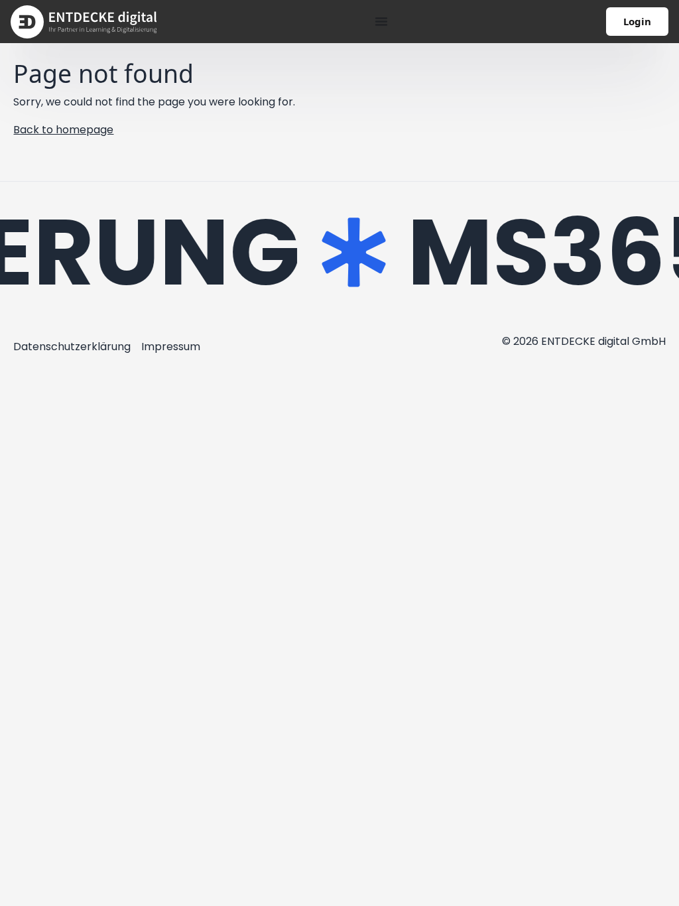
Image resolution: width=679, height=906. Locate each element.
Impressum (170, 346)
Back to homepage (63, 129)
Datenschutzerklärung (72, 346)
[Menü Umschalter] (381, 21)
